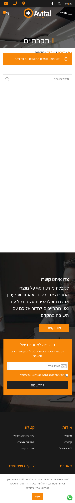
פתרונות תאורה (25, 442)
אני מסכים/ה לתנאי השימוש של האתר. (41, 375)
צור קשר (54, 328)
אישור (37, 496)
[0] (7, 14)
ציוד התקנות (27, 448)
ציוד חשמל (65, 448)
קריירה (68, 442)
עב (70, 3)
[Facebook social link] (53, 3)
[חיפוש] (7, 78)
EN (66, 3)
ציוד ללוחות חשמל (23, 435)
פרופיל (68, 435)
